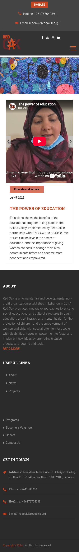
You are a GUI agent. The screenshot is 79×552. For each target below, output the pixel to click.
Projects (14, 391)
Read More (11, 349)
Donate (39, 4)
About (12, 375)
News (12, 383)
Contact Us (13, 443)
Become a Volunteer (19, 427)
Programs (12, 420)
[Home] (12, 42)
